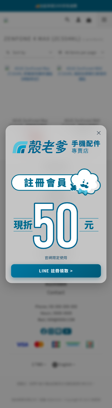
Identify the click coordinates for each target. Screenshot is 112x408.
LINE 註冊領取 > (56, 270)
